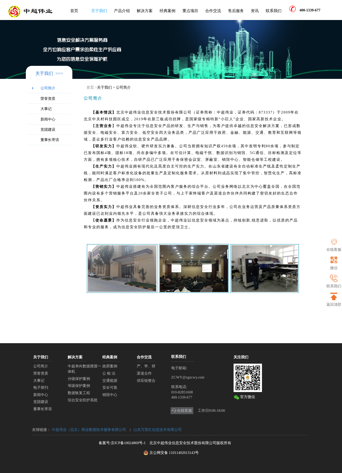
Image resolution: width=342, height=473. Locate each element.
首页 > (92, 87)
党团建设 (47, 129)
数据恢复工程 (79, 393)
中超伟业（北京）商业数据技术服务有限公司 (89, 430)
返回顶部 (333, 304)
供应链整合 (146, 380)
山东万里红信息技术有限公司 (157, 430)
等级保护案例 (79, 386)
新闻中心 (47, 119)
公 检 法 (108, 373)
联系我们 (274, 11)
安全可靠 (109, 387)
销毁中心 (109, 395)
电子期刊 (40, 387)
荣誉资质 (47, 99)
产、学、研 (146, 366)
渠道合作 (144, 373)
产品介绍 (122, 11)
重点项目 (190, 11)
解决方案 (145, 11)
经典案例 (167, 11)
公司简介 (47, 88)
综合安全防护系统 (82, 400)
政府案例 (109, 366)
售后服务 (236, 11)
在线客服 (333, 250)
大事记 (46, 109)
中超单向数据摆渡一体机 (84, 368)
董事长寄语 (49, 140)
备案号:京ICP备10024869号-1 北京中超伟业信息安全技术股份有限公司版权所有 (165, 443)
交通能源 (109, 380)
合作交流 (213, 11)
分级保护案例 (79, 379)
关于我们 (99, 11)
